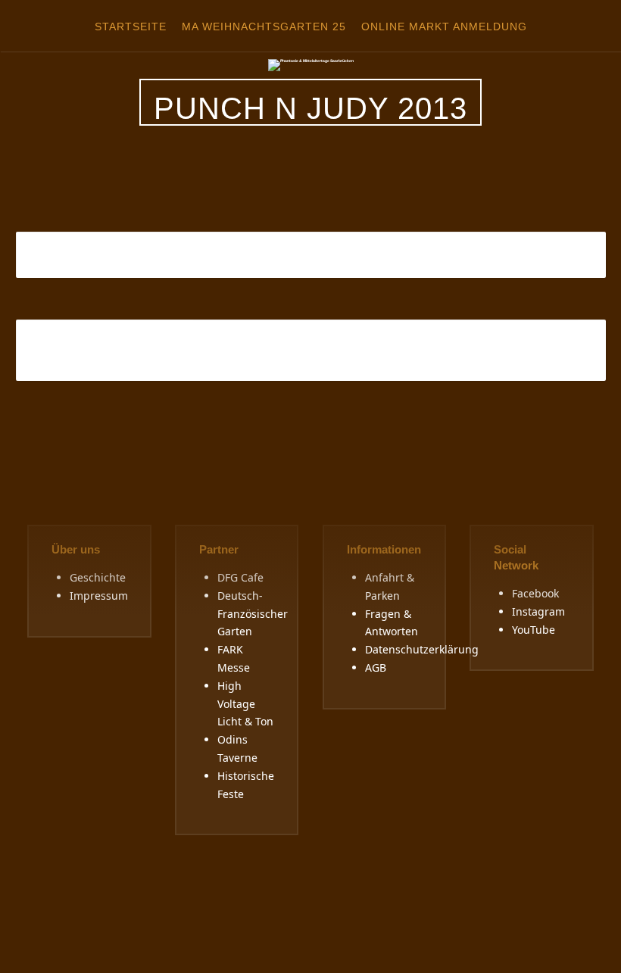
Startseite (131, 26)
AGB (375, 667)
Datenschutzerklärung (422, 649)
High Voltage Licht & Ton (245, 703)
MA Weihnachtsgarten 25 (264, 26)
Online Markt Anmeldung (444, 26)
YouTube (533, 629)
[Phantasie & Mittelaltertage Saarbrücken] (311, 64)
